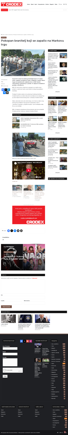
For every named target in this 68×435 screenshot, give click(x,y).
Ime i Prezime (7, 346)
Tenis (52, 389)
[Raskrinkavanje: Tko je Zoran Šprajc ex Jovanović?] (63, 72)
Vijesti (32, 4)
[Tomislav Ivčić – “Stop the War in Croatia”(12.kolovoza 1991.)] (63, 159)
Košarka (53, 394)
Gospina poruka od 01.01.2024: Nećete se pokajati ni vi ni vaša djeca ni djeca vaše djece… (53, 56)
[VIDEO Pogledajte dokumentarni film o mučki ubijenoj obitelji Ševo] (16, 119)
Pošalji (5, 376)
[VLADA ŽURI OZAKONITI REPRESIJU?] (38, 345)
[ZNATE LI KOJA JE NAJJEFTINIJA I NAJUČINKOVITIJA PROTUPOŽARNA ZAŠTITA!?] (62, 102)
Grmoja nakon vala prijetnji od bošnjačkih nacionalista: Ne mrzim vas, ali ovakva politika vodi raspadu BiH (42, 326)
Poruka (5, 357)
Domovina (10, 34)
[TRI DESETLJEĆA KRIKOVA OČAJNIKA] (63, 167)
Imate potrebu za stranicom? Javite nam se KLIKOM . (29, 432)
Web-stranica (27, 300)
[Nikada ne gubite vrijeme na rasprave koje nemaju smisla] (62, 118)
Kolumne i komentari (8, 252)
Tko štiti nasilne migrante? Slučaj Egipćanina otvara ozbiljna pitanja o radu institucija (24, 326)
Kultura (47, 4)
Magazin (52, 4)
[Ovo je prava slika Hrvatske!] (45, 360)
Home (28, 4)
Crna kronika (54, 370)
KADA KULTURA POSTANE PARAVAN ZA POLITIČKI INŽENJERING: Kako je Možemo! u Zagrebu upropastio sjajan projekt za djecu (15, 257)
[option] (23, 257)
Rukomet (53, 398)
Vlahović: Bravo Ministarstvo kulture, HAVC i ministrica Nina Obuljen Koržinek (52, 109)
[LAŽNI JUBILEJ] (8, 318)
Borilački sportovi (55, 391)
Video (56, 4)
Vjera (52, 383)
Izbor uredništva (54, 343)
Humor (52, 354)
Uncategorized (54, 376)
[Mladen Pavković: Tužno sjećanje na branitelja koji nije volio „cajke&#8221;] (28, 188)
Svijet (52, 367)
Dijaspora (53, 372)
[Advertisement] (34, 22)
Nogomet (53, 387)
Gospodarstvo (41, 4)
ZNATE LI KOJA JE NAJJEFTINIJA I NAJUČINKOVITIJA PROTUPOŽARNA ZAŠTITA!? (62, 109)
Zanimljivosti (54, 350)
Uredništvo (5, 237)
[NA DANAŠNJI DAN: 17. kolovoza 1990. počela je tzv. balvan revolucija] (16, 125)
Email (4, 351)
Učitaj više (57, 91)
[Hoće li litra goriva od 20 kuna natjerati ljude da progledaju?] (45, 345)
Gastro (52, 357)
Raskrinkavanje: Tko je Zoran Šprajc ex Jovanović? (53, 72)
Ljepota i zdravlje (55, 352)
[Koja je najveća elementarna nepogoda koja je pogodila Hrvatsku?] (63, 64)
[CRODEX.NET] (11, 4)
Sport (36, 4)
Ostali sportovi (54, 396)
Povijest (53, 380)
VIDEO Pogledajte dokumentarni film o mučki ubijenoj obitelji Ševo (52, 125)
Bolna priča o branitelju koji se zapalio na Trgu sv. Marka (17, 192)
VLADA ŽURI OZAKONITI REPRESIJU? (38, 350)
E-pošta (2, 300)
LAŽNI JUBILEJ (4, 324)
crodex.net (14, 181)
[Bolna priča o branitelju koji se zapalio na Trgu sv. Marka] (17, 188)
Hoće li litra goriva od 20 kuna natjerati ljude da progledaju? (45, 351)
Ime (2, 295)
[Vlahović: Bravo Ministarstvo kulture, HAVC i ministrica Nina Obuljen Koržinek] (52, 102)
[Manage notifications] (65, 432)
